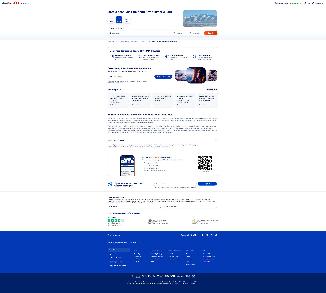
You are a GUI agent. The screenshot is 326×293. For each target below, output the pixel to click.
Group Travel (137, 261)
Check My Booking (156, 254)
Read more (113, 105)
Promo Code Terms (170, 206)
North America (125, 41)
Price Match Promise (209, 256)
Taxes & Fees (207, 261)
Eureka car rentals (155, 146)
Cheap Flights (138, 254)
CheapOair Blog (190, 264)
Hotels (117, 41)
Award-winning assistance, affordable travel (124, 213)
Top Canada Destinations (116, 258)
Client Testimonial (156, 259)
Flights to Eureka (117, 145)
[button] (288, 3)
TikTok (188, 261)
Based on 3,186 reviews (114, 224)
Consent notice (111, 82)
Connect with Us (189, 235)
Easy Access (114, 235)
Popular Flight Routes (115, 262)
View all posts (211, 89)
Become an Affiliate (174, 259)
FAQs (152, 261)
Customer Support (174, 256)
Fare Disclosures (113, 206)
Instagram (189, 259)
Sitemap (171, 261)
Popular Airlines (113, 254)
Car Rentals (137, 259)
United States (134, 41)
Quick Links (112, 250)
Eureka (148, 41)
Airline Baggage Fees (157, 256)
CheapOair (111, 41)
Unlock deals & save (163, 77)
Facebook (189, 254)
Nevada (142, 41)
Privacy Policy (119, 82)
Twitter (188, 256)
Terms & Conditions (208, 259)
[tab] (111, 19)
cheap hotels (191, 118)
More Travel (24, 3)
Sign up (207, 184)
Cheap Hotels (137, 256)
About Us (171, 254)
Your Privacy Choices (119, 265)
